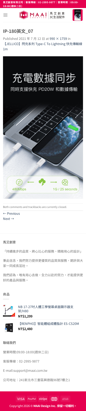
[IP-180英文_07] (43, 127)
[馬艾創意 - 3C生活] (42, 15)
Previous (11, 213)
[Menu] (5, 15)
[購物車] (78, 15)
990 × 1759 (58, 38)
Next (8, 218)
